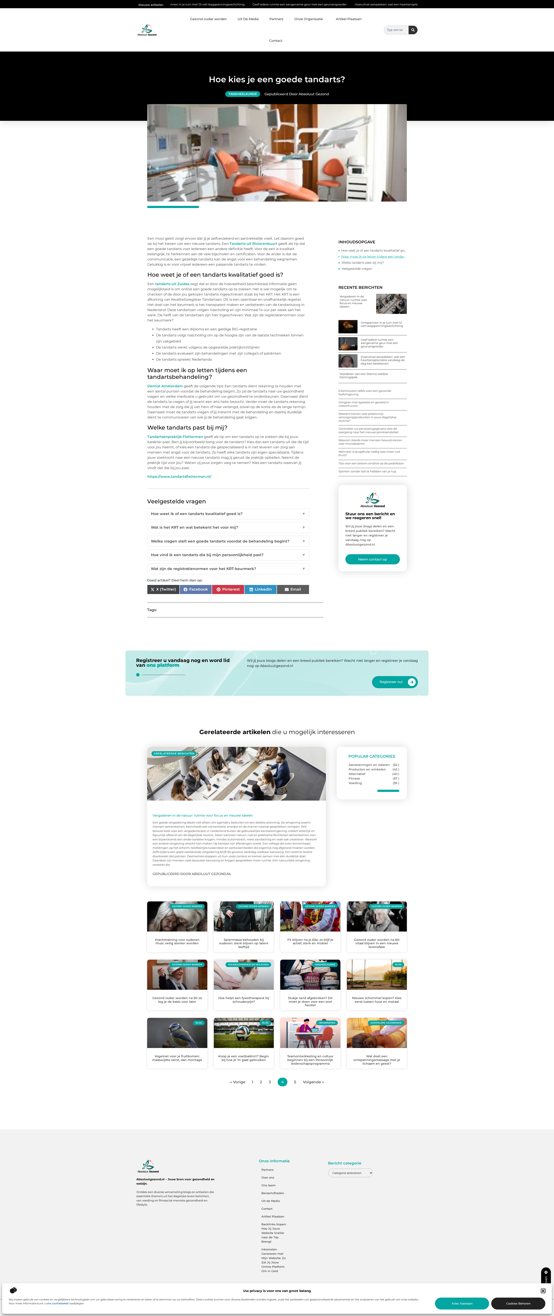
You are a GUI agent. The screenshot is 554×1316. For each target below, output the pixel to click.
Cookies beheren (518, 1303)
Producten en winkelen (367, 769)
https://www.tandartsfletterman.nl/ (179, 477)
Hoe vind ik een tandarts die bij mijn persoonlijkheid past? (228, 555)
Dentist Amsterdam (165, 386)
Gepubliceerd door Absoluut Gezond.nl (192, 874)
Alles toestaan (462, 1303)
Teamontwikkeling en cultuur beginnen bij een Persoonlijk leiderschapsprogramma (310, 1060)
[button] (543, 1291)
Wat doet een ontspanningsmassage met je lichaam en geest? (376, 1060)
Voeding (355, 783)
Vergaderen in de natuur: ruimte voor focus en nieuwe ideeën (353, 301)
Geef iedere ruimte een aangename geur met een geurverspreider (232, 4)
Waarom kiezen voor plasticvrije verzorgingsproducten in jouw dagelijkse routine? (367, 417)
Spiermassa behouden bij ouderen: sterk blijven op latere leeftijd (243, 943)
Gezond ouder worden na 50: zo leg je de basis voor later (177, 1000)
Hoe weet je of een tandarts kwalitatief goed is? (374, 250)
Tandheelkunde (243, 94)
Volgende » (313, 1082)
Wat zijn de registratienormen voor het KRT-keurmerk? (228, 569)
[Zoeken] (413, 30)
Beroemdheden (272, 1193)
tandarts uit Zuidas (172, 284)
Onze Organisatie (308, 19)
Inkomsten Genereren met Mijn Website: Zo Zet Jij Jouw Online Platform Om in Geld (273, 1260)
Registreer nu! (391, 682)
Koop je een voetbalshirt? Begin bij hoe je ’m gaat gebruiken (243, 1058)
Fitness (354, 778)
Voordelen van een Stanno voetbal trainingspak (364, 375)
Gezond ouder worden (208, 19)
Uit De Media (248, 19)
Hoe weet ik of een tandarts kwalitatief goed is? (228, 514)
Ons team (268, 1185)
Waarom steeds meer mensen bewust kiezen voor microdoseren (370, 441)
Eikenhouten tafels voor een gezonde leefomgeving (364, 392)
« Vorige (237, 1082)
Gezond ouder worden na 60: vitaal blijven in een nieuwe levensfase (377, 943)
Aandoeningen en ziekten (369, 765)
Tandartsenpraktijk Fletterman (175, 437)
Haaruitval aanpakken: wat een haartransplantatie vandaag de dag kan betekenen (346, 4)
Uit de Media (270, 1201)
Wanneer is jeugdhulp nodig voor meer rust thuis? (369, 453)
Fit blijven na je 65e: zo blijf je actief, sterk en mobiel (310, 941)
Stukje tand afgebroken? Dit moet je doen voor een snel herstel (310, 1001)
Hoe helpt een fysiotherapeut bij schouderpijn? (243, 1000)
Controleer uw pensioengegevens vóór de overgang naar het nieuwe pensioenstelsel (368, 430)
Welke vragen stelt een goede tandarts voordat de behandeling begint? (228, 541)
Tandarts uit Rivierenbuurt (253, 244)
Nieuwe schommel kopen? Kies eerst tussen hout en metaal (376, 1000)
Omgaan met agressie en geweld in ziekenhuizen (363, 403)
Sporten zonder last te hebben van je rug (367, 471)
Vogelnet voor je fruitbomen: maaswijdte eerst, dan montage (177, 1058)
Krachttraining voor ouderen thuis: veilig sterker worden (177, 941)
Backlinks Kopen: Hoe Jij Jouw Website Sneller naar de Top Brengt (273, 1232)
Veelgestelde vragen (356, 269)
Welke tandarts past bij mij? (362, 263)
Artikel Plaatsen (349, 19)
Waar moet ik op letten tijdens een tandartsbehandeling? (374, 256)
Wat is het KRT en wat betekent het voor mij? (228, 527)
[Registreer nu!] (412, 682)
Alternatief (357, 774)
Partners (276, 19)
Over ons (267, 1177)
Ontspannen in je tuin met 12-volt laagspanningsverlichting (382, 324)
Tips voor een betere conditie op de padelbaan (371, 463)
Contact (275, 41)
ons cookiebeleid (57, 1303)
